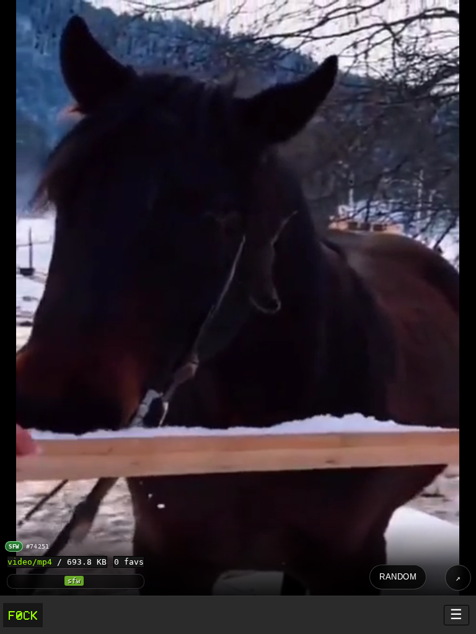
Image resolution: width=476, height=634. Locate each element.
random (397, 576)
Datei (458, 578)
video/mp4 (29, 562)
